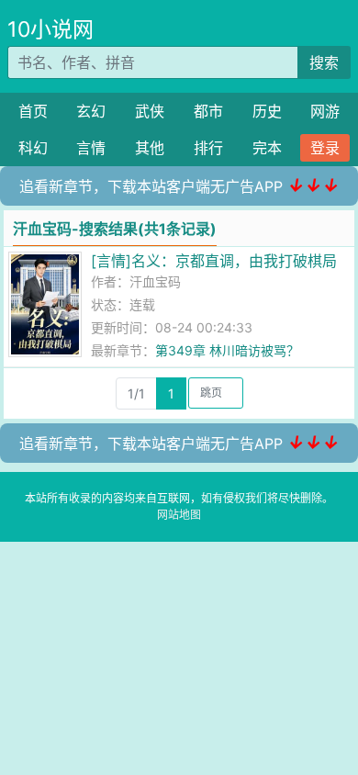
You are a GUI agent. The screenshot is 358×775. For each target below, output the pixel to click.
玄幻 (91, 111)
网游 (325, 111)
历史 (267, 111)
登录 (325, 148)
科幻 (33, 148)
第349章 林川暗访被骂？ (227, 350)
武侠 (149, 111)
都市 (208, 111)
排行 (208, 148)
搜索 (324, 62)
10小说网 (50, 29)
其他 (149, 148)
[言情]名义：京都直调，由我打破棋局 (214, 261)
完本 (267, 148)
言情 (91, 148)
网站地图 (179, 515)
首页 (33, 111)
